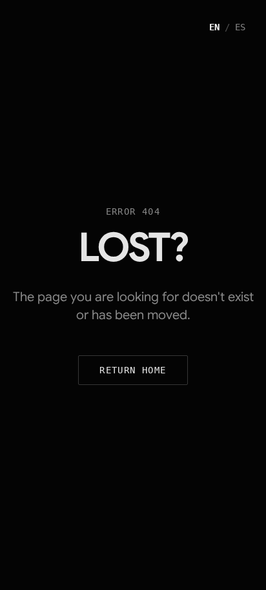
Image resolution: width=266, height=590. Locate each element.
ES (240, 27)
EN (214, 27)
